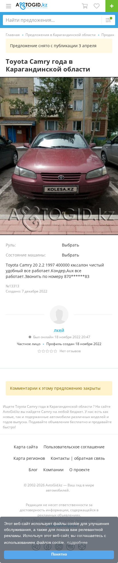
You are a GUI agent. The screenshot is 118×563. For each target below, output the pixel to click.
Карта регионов (29, 458)
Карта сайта (26, 446)
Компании (53, 469)
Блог (33, 469)
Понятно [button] (59, 554)
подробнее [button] (77, 542)
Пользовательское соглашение (74, 446)
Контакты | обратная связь (78, 458)
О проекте (79, 469)
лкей (59, 330)
